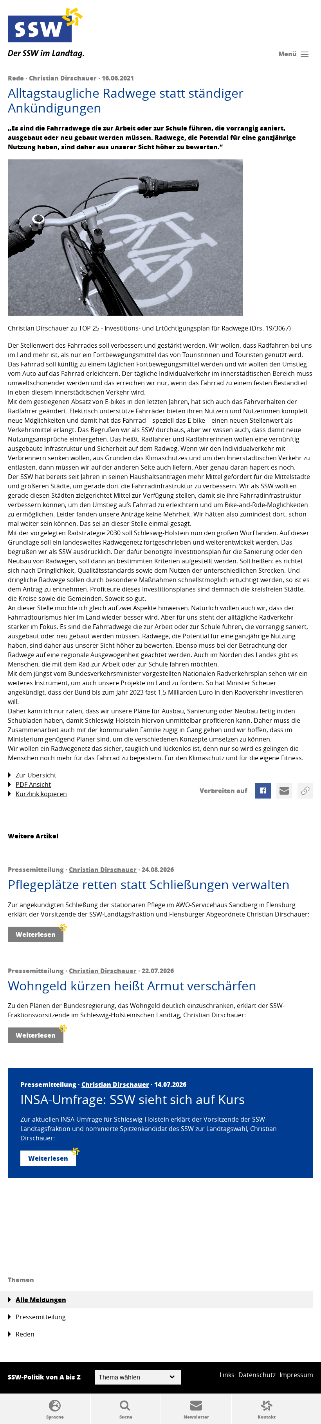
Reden (25, 1334)
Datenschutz (257, 1374)
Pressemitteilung (41, 1317)
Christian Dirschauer (63, 78)
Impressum (296, 1374)
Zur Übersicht (36, 775)
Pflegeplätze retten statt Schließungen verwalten (149, 884)
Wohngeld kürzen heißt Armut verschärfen (132, 985)
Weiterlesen (36, 934)
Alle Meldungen (41, 1299)
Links (227, 1374)
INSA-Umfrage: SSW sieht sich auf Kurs (132, 1099)
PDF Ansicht (33, 784)
